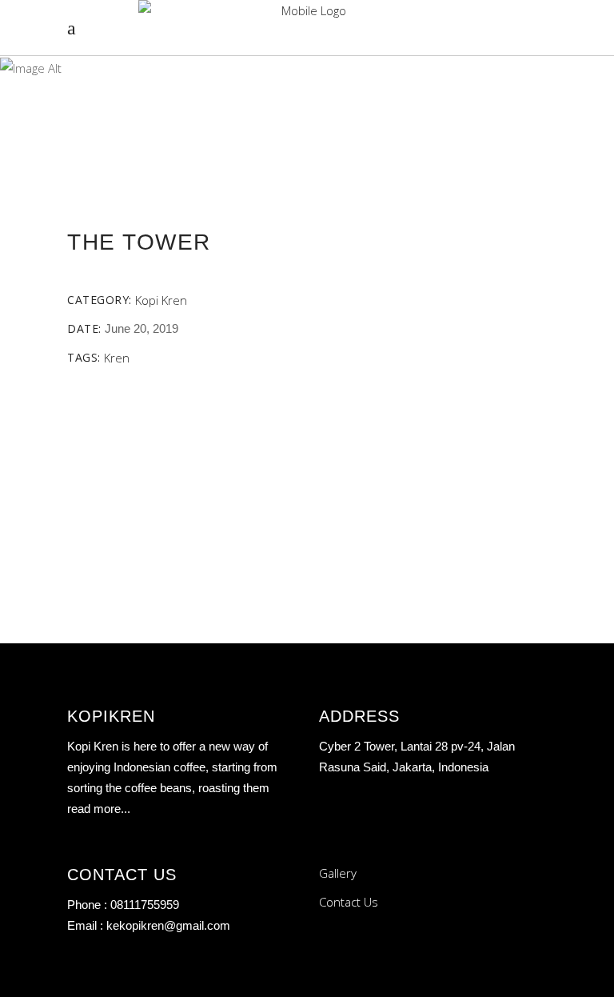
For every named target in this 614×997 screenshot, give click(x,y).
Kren (117, 358)
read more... (98, 808)
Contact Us (348, 902)
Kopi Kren (161, 300)
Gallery (338, 873)
